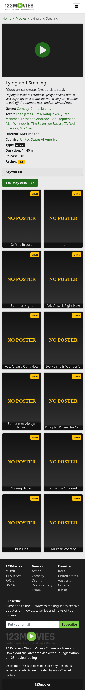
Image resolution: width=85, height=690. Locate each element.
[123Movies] (19, 6)
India (61, 571)
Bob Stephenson (63, 119)
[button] (42, 50)
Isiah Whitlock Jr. (18, 123)
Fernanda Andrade (35, 119)
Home (6, 18)
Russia (63, 590)
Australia (64, 580)
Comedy (23, 108)
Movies (21, 18)
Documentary (42, 585)
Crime (34, 108)
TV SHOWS (14, 576)
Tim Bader (38, 123)
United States (68, 576)
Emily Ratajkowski (48, 114)
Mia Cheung (29, 128)
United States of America (38, 139)
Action (36, 571)
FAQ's (10, 580)
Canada (63, 585)
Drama (46, 108)
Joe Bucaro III (57, 123)
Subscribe (69, 624)
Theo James (24, 114)
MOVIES (12, 571)
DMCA (10, 585)
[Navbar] (76, 6)
